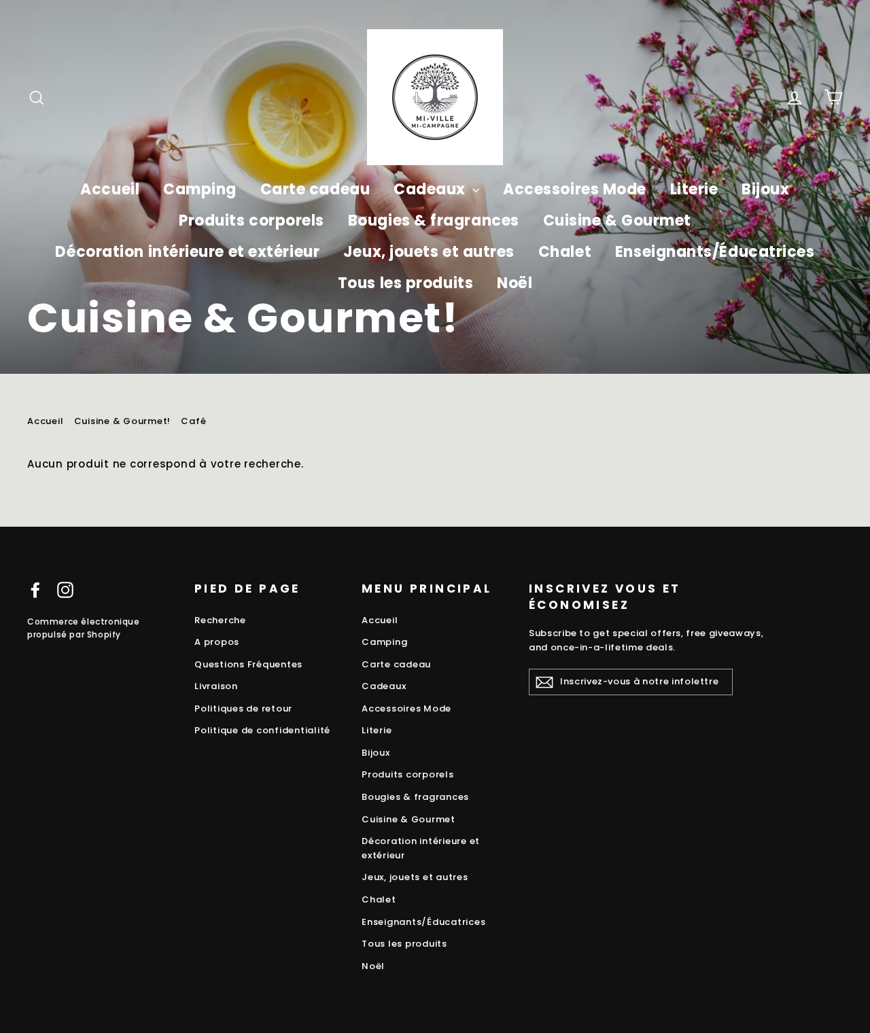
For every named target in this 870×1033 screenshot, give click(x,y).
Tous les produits (405, 283)
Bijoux (765, 189)
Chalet (564, 251)
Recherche (220, 620)
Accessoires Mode (574, 189)
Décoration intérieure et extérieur (187, 251)
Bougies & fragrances (433, 220)
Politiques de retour (243, 708)
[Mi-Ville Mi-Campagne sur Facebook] (35, 589)
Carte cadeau (315, 189)
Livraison (216, 686)
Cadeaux (431, 189)
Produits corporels (251, 220)
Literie (694, 189)
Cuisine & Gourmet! (122, 421)
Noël (514, 283)
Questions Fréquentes (248, 664)
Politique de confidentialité (262, 730)
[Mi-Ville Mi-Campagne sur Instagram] (65, 589)
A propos (216, 641)
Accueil (109, 189)
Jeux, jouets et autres (429, 251)
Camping (200, 189)
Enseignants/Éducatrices (715, 251)
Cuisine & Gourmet (617, 220)
